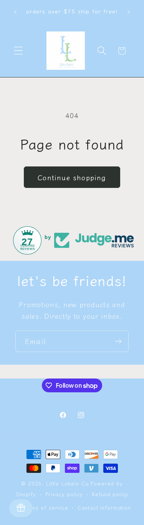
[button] (18, 51)
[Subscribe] (118, 341)
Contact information (104, 507)
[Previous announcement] (15, 11)
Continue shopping (72, 177)
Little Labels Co (67, 483)
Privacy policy (64, 494)
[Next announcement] (128, 11)
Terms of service (45, 507)
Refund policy (110, 494)
